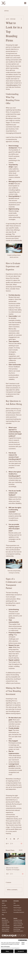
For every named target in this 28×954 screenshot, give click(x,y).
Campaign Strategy (18, 920)
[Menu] (25, 3)
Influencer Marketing (18, 923)
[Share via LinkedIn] (14, 838)
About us (4, 910)
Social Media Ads (5, 922)
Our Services (4, 907)
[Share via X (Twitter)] (10, 838)
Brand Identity (5, 920)
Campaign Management (19, 927)
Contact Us (4, 912)
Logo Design (4, 923)
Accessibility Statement (19, 912)
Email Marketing (5, 931)
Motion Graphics (5, 929)
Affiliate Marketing (18, 925)
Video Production (5, 925)
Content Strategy (5, 927)
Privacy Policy (17, 905)
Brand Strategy (17, 929)
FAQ (14, 903)
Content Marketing (18, 922)
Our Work (4, 905)
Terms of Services (17, 910)
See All (20, 850)
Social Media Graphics (18, 931)
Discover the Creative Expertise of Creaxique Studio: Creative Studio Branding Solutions (12, 868)
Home (3, 903)
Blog (3, 914)
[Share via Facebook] (6, 838)
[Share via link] (18, 838)
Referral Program (17, 907)
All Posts (6, 10)
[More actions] (21, 19)
